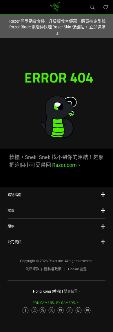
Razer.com (64, 165)
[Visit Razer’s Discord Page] (87, 310)
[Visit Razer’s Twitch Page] (78, 310)
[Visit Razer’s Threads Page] (43, 310)
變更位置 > (72, 291)
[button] (6, 7)
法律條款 (32, 269)
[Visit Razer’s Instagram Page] (34, 310)
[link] (55, 7)
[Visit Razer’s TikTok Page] (69, 310)
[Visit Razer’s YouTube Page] (61, 310)
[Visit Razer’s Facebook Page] (25, 310)
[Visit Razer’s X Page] (52, 310)
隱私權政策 (52, 269)
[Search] (92, 7)
